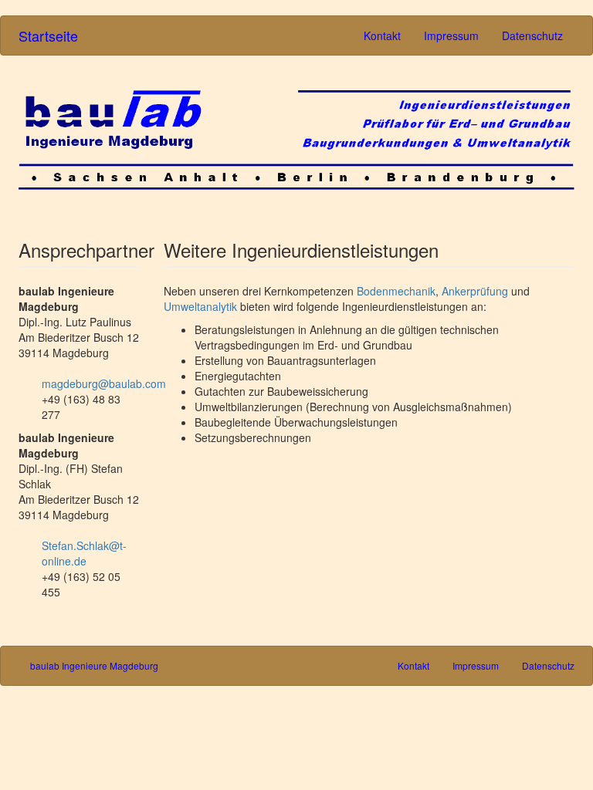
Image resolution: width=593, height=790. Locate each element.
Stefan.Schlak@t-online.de (84, 553)
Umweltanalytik (200, 306)
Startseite (48, 35)
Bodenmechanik (396, 291)
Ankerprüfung (475, 291)
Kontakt (382, 35)
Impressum (451, 35)
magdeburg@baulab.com (104, 383)
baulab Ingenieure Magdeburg (94, 665)
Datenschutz (532, 35)
